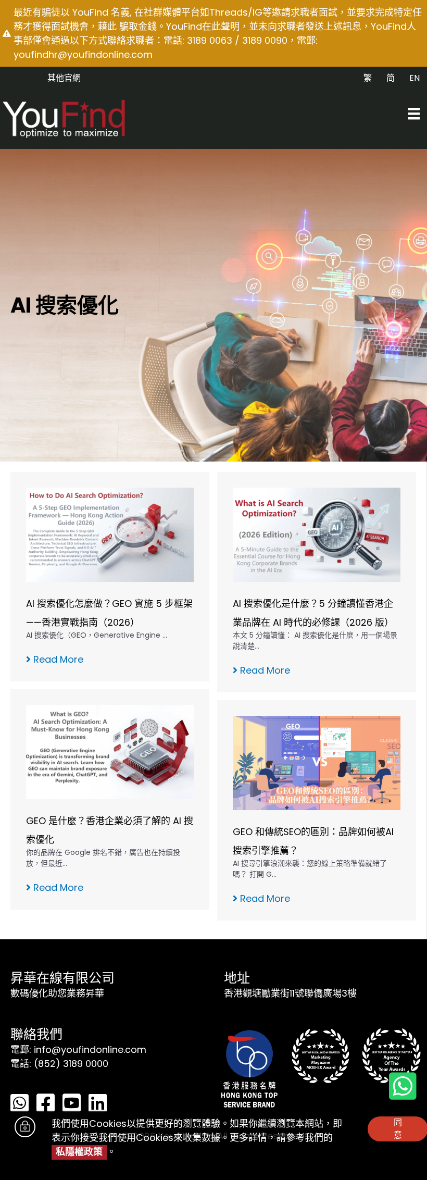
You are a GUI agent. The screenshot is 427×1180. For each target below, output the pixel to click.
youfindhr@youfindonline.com (83, 54)
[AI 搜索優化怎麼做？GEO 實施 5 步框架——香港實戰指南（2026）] (110, 534)
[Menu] (414, 114)
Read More (57, 659)
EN (414, 78)
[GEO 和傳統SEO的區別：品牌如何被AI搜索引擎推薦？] (316, 762)
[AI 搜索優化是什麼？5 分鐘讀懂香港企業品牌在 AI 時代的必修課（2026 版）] (316, 534)
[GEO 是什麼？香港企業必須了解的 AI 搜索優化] (110, 751)
